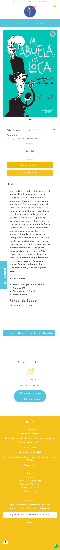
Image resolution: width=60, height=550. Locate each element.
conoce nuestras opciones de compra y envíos (30, 23)
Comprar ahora (30, 173)
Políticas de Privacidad (30, 484)
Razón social (30, 491)
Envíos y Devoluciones (30, 481)
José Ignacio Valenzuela (25, 139)
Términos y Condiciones (30, 488)
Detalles (11, 184)
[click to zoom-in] (53, 34)
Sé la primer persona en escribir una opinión (30, 396)
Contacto (30, 477)
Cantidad (30, 151)
